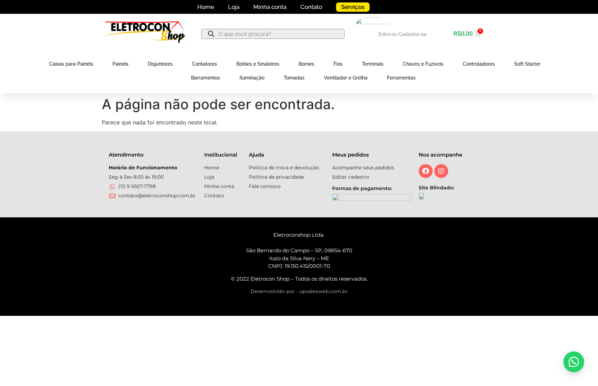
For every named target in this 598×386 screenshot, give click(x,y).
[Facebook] (426, 171)
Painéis (120, 64)
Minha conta (270, 6)
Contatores (204, 64)
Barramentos (205, 78)
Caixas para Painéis (71, 64)
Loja (233, 6)
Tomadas (294, 78)
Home (205, 6)
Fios (338, 64)
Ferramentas (401, 78)
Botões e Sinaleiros (257, 64)
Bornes (306, 64)
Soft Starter (527, 64)
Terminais (372, 64)
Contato (311, 6)
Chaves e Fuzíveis (423, 64)
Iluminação (251, 78)
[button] (573, 361)
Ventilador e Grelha (346, 78)
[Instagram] (441, 171)
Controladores (479, 64)
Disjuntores (160, 64)
